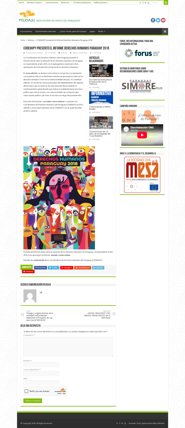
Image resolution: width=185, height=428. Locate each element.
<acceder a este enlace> (53, 101)
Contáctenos (52, 2)
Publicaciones (100, 2)
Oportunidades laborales (45, 31)
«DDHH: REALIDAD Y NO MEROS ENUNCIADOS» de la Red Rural (97, 314)
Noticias (65, 2)
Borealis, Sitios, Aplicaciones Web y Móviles (147, 423)
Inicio (21, 2)
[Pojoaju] (51, 15)
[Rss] (140, 2)
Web (25, 379)
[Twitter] (145, 2)
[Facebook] (143, 2)
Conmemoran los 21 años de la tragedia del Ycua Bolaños (99, 133)
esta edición (31, 73)
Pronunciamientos (82, 2)
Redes (100, 31)
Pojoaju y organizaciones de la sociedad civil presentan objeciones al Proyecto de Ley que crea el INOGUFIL (39, 315)
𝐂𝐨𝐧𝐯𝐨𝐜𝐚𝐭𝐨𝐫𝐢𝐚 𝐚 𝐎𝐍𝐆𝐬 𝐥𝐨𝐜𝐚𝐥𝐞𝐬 (99, 107)
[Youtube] (148, 2)
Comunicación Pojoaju (34, 53)
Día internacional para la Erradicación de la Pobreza (100, 81)
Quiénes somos (34, 2)
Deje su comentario (80, 53)
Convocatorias (26, 31)
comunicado (38, 260)
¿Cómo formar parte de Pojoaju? (73, 31)
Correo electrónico (31, 370)
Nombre (27, 361)
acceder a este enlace (60, 255)
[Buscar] (166, 2)
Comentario (29, 335)
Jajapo (92, 31)
